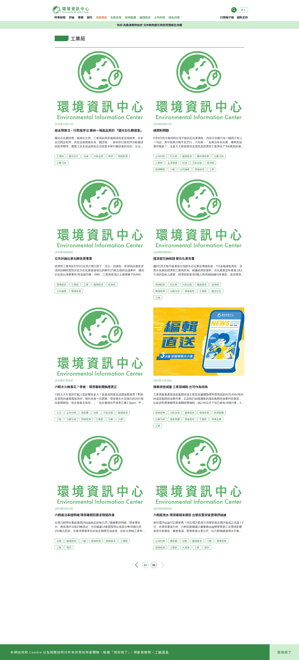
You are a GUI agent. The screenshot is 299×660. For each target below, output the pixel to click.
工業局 (60, 156)
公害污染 (61, 162)
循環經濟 (145, 17)
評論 (71, 17)
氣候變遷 (130, 17)
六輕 (172, 169)
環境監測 (160, 284)
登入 (243, 9)
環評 (110, 156)
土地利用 (159, 17)
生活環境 (172, 162)
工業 (211, 169)
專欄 (80, 17)
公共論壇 (184, 169)
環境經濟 (199, 169)
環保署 (84, 412)
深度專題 (101, 17)
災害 (110, 419)
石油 (184, 162)
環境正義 (216, 419)
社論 (86, 156)
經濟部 (210, 162)
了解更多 (162, 652)
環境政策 (123, 156)
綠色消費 (174, 17)
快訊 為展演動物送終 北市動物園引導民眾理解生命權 (149, 25)
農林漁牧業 (203, 156)
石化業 (173, 156)
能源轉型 (160, 169)
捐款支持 (242, 17)
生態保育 (115, 17)
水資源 (185, 547)
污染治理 (98, 156)
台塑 (95, 412)
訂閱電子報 (227, 17)
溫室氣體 (175, 419)
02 (153, 565)
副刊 (89, 17)
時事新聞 (59, 17)
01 (145, 565)
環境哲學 (160, 412)
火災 (59, 412)
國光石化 (74, 156)
